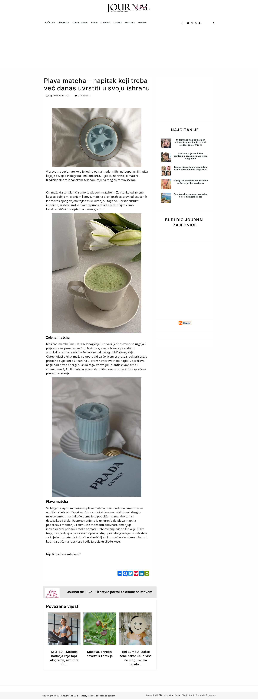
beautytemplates (172, 695)
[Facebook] (124, 573)
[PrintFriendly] (145, 573)
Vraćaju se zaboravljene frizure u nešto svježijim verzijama (190, 182)
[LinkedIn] (140, 573)
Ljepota (105, 22)
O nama (142, 22)
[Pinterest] (134, 573)
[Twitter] (129, 573)
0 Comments (84, 95)
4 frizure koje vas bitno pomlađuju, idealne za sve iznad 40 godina (191, 156)
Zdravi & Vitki (80, 22)
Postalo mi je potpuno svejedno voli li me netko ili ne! (191, 195)
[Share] (118, 573)
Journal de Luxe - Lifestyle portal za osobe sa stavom (89, 696)
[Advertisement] (89, 48)
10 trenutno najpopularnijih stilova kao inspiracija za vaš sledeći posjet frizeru (190, 142)
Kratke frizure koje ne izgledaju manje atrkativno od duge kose (190, 168)
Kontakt (130, 22)
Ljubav (117, 22)
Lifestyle (63, 22)
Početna (50, 22)
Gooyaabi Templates (206, 695)
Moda (94, 22)
